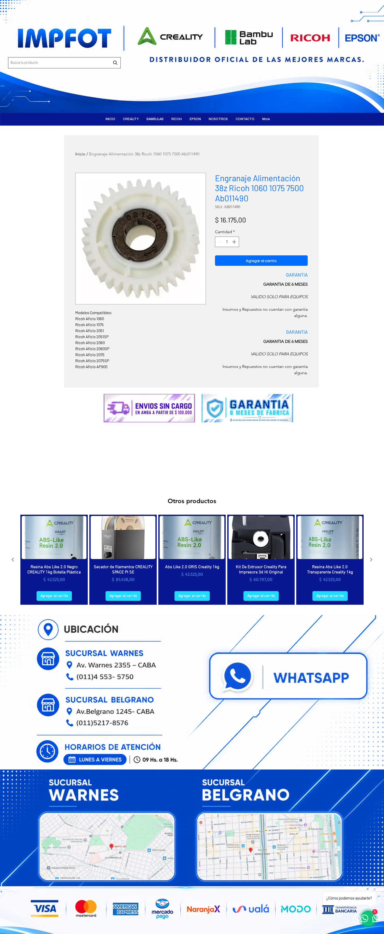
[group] (192, 559)
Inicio (80, 153)
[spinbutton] (227, 242)
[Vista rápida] (54, 537)
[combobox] (64, 62)
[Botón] (78, 52)
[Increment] (234, 242)
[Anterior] (13, 559)
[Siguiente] (371, 559)
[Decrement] (219, 242)
